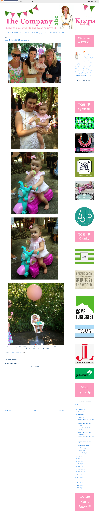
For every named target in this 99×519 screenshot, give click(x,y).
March (80, 466)
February (80, 469)
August (80, 417)
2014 (78, 407)
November (81, 409)
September (81, 414)
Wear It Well (53, 33)
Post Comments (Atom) (38, 414)
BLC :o (87, 52)
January (80, 471)
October (80, 412)
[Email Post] (23, 352)
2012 (78, 477)
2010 (78, 482)
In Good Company (37, 33)
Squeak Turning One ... (84, 453)
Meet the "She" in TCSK (11, 33)
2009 (78, 485)
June (79, 458)
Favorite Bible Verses (83, 445)
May (79, 461)
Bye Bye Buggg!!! (82, 448)
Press (46, 33)
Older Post (61, 410)
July (79, 456)
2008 (78, 488)
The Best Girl (81, 450)
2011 (78, 480)
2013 (78, 475)
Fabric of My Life (25, 33)
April (79, 464)
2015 (78, 404)
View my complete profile (84, 75)
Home (34, 410)
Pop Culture (62, 33)
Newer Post (8, 410)
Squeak (12, 353)
